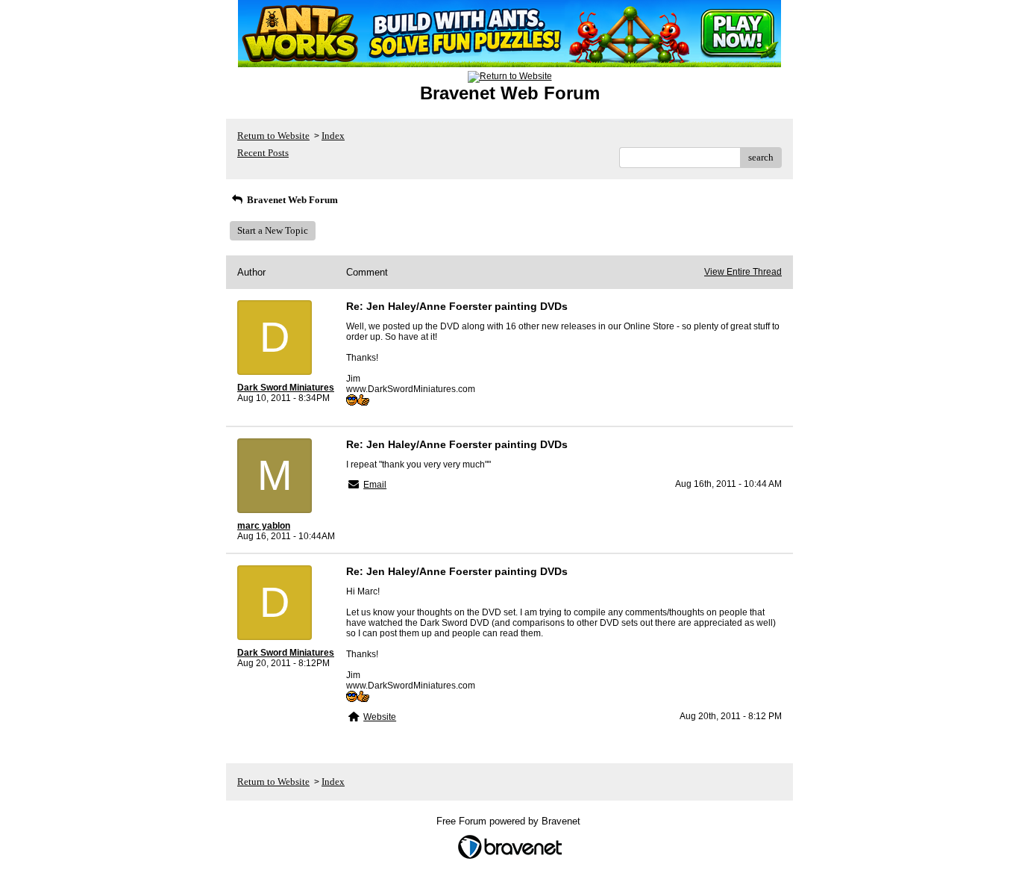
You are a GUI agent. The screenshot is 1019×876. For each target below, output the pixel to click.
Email (374, 484)
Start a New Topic (272, 230)
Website (379, 717)
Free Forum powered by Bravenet (509, 821)
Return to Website (273, 135)
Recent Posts (263, 152)
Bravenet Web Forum (291, 199)
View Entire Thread (743, 272)
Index (333, 135)
